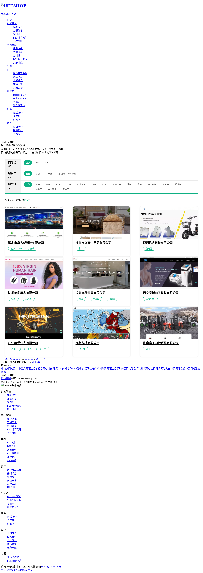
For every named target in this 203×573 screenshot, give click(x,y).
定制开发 (12, 426)
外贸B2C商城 (60, 368)
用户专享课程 (20, 73)
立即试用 (35, 362)
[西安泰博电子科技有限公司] (169, 288)
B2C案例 (11, 442)
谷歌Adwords (20, 98)
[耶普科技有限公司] (101, 338)
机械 (38, 174)
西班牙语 (81, 184)
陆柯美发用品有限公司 (23, 293)
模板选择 (18, 27)
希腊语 (178, 184)
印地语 (165, 184)
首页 (9, 20)
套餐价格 (18, 30)
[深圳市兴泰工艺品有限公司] (101, 238)
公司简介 (18, 127)
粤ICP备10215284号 (51, 566)
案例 (9, 66)
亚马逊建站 (13, 557)
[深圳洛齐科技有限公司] (169, 238)
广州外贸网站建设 (106, 368)
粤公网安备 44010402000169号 (17, 570)
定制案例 (12, 450)
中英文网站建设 (26, 368)
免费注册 (6, 14)
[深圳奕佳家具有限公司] (101, 288)
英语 (38, 184)
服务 (9, 109)
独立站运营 (19, 105)
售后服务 (18, 112)
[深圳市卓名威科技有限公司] (34, 238)
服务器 (16, 120)
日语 (48, 184)
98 (37, 359)
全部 (28, 163)
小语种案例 (13, 453)
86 (26, 359)
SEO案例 (11, 460)
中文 (104, 184)
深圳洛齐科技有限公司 (158, 242)
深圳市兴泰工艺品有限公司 (93, 242)
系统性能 (18, 41)
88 (32, 359)
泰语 (139, 184)
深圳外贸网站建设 (126, 368)
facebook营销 (19, 95)
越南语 (39, 189)
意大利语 (152, 184)
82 (14, 359)
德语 (58, 184)
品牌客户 (12, 457)
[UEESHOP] (13, 5)
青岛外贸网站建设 (145, 368)
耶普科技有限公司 (87, 343)
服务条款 (12, 547)
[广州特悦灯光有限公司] (34, 338)
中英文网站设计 (9, 368)
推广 (9, 70)
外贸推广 (18, 80)
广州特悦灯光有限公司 (23, 343)
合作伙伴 (18, 134)
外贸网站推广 (89, 368)
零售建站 (12, 45)
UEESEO (11, 487)
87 (29, 359)
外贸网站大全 (163, 368)
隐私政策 (12, 544)
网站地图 (6, 378)
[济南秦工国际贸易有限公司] (169, 338)
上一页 (8, 359)
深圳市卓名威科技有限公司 (26, 242)
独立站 (10, 91)
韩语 (129, 184)
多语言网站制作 (44, 368)
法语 (69, 184)
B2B (37, 163)
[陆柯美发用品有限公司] (34, 288)
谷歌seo (17, 102)
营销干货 (18, 84)
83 (17, 359)
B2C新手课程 (20, 59)
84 (20, 359)
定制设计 (18, 34)
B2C (47, 163)
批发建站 (12, 23)
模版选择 (12, 419)
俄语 (94, 184)
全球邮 (16, 116)
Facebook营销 (14, 560)
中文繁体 (52, 189)
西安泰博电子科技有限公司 (161, 293)
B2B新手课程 (20, 37)
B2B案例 (11, 446)
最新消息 (18, 77)
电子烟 (49, 174)
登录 (13, 14)
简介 (9, 123)
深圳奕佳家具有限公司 (90, 293)
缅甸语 (66, 189)
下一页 (42, 359)
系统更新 (18, 87)
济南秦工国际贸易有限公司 (161, 343)
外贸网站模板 (178, 368)
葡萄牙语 (116, 184)
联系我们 (18, 130)
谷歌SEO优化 (74, 368)
